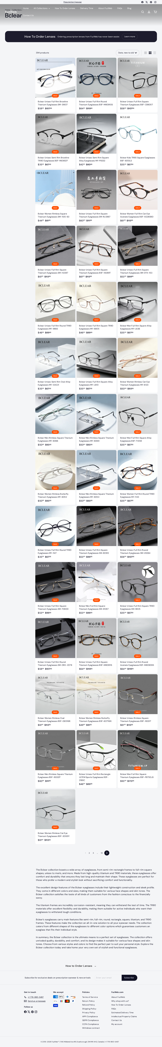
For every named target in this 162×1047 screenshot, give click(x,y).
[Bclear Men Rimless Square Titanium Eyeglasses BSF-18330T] (55, 757)
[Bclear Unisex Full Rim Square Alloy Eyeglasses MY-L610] (96, 365)
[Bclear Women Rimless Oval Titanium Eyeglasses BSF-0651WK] (55, 701)
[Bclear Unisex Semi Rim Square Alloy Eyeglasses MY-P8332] (96, 141)
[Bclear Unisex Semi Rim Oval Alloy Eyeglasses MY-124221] (55, 365)
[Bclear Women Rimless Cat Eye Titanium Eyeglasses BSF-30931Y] (55, 816)
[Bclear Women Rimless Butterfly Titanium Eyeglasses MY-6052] (55, 477)
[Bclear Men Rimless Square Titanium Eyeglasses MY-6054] (96, 477)
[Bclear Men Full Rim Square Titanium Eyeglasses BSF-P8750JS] (138, 757)
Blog (129, 8)
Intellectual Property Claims (124, 1016)
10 (102, 853)
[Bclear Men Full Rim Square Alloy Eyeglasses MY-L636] (138, 309)
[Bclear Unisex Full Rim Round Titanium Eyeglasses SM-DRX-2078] (55, 645)
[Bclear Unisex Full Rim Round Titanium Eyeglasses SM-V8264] (138, 533)
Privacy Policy (88, 1012)
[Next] (106, 852)
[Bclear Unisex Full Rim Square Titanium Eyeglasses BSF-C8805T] (138, 85)
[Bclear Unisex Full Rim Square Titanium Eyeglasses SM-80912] (96, 533)
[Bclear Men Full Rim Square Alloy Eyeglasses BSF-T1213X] (138, 421)
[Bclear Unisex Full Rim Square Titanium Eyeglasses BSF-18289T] (96, 253)
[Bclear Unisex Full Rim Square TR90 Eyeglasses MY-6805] (96, 309)
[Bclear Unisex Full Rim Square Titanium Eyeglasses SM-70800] (55, 589)
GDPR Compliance (90, 1020)
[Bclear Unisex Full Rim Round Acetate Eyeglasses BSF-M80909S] (138, 645)
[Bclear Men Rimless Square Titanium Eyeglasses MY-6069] (96, 421)
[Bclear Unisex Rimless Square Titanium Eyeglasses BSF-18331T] (138, 701)
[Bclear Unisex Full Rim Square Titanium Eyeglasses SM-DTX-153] (138, 253)
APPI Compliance (90, 1016)
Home (26, 8)
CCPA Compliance (90, 1024)
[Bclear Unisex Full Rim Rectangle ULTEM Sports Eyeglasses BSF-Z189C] (96, 759)
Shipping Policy (89, 1009)
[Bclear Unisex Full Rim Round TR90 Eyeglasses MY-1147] (55, 533)
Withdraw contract (91, 1028)
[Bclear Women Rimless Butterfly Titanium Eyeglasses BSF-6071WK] (96, 701)
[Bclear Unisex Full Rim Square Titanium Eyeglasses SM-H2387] (55, 253)
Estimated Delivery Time (122, 1012)
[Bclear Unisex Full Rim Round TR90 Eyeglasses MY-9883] (55, 309)
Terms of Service (90, 997)
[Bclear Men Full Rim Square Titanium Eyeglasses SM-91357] (96, 589)
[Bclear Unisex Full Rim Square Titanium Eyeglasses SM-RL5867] (96, 197)
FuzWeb (11, 12)
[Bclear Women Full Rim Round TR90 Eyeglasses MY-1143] (138, 477)
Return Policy (88, 1001)
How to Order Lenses (81, 966)
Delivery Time (86, 8)
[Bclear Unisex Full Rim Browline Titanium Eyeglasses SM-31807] (55, 85)
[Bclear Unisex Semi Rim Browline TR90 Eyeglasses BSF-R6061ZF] (55, 141)
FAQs (119, 8)
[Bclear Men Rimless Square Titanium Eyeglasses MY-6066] (55, 421)
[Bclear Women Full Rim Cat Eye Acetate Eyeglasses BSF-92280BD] (138, 197)
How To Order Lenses (72, 2)
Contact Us (28, 15)
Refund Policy (88, 1005)
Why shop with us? (120, 1001)
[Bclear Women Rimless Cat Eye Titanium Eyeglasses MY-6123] (138, 365)
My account (116, 1024)
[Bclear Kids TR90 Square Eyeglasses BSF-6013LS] (138, 141)
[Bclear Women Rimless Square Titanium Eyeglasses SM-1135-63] (55, 197)
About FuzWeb (105, 8)
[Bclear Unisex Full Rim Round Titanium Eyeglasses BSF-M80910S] (96, 85)
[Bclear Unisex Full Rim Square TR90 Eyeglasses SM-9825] (138, 589)
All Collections (41, 8)
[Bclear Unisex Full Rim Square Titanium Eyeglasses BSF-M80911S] (96, 645)
